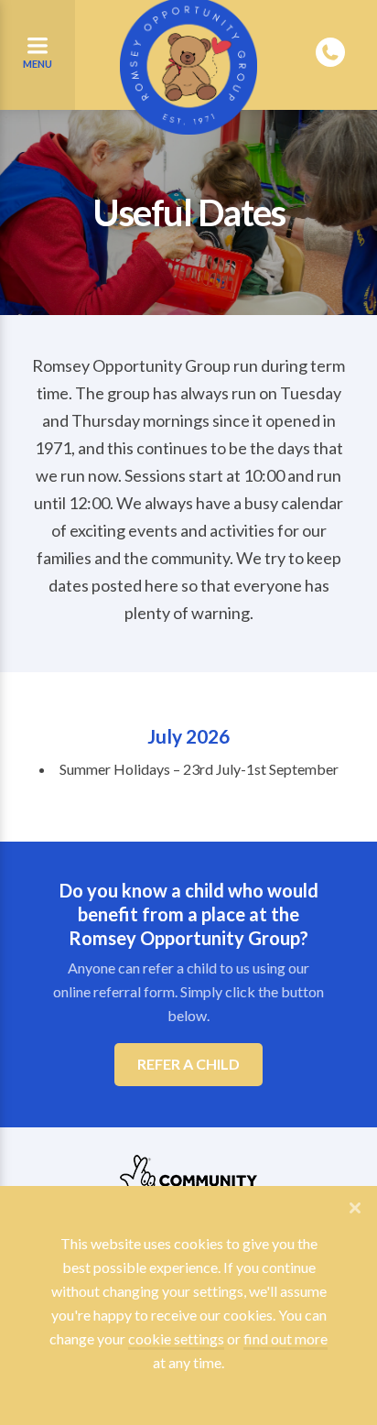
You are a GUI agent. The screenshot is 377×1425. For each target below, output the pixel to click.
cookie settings (176, 1338)
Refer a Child (188, 1063)
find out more (285, 1338)
